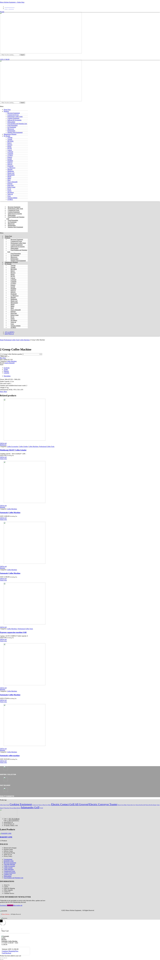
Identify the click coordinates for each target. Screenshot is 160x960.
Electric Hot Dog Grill (140, 804)
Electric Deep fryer (131, 804)
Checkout (8, 953)
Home (2, 340)
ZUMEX (10, 199)
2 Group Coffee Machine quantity (12, 354)
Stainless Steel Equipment (15, 227)
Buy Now (3, 358)
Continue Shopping (8, 951)
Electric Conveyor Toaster (103, 804)
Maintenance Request (10, 134)
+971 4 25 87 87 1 (13, 820)
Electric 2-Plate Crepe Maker (45, 804)
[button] (14, 106)
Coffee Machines (25, 340)
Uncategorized (8, 859)
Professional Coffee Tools (11, 340)
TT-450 (41, 807)
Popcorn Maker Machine (15, 807)
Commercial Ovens (9, 871)
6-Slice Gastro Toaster (4, 804)
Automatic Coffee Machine (10, 513)
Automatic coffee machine (10, 756)
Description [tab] (7, 376)
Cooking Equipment (21, 804)
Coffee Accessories (12, 446)
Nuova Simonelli (12, 182)
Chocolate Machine (9, 864)
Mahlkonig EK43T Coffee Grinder (13, 450)
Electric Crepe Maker (122, 804)
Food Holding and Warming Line (15, 217)
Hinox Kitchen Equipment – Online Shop (12, 2)
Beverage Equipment (10, 862)
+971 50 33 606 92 (13, 819)
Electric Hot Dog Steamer (151, 804)
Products (6, 111)
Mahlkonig (3, 445)
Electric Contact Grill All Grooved (70, 804)
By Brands (7, 136)
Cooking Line (35, 804)
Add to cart (4, 356)
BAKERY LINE (6, 837)
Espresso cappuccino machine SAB (13, 632)
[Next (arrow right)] (2, 959)
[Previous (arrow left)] (0, 959)
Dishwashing (7, 876)
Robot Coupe (11, 187)
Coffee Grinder (23, 446)
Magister (2, 507)
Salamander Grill (30, 807)
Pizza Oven (7, 807)
